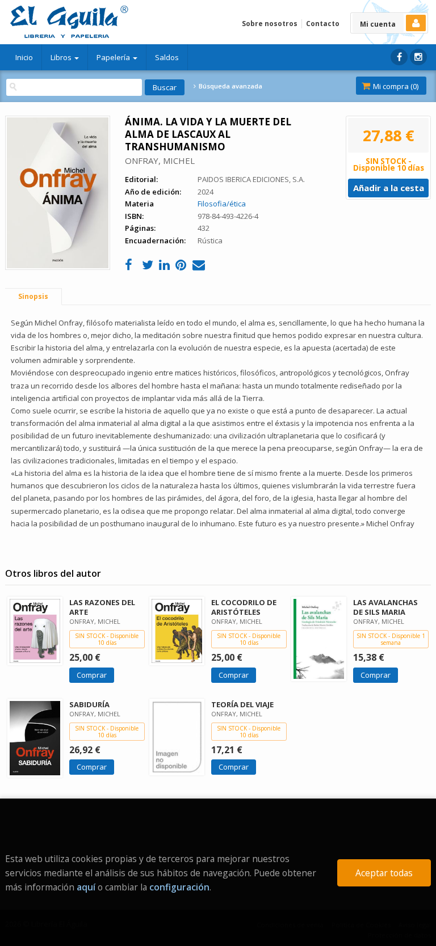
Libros (62, 57)
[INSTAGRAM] (418, 57)
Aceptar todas (384, 873)
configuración (179, 887)
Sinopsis (33, 296)
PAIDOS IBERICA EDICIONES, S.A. (251, 179)
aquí (86, 887)
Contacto (322, 23)
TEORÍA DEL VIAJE (242, 704)
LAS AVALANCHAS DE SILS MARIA (385, 607)
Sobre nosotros (269, 23)
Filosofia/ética (222, 204)
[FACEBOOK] (399, 57)
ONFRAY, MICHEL (160, 160)
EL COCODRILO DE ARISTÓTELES (243, 607)
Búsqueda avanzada (229, 86)
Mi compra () (394, 86)
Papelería (114, 57)
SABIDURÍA (89, 704)
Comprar (92, 675)
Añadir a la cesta (388, 187)
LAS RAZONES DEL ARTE (102, 607)
